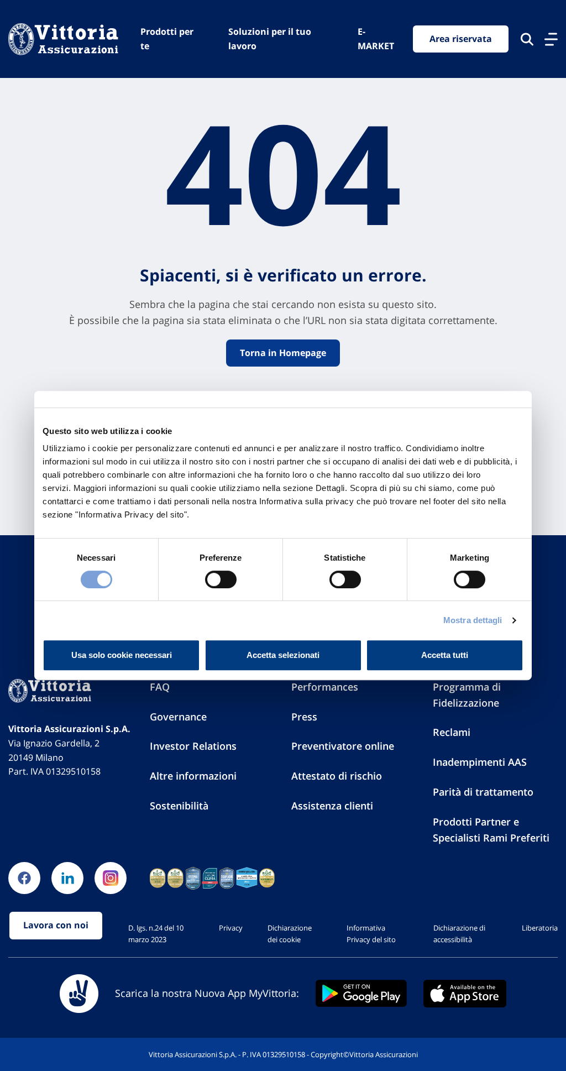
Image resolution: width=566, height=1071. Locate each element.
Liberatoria (540, 928)
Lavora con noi (55, 925)
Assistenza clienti (332, 805)
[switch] (221, 579)
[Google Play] (361, 993)
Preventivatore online (342, 746)
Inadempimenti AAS (480, 762)
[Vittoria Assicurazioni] (63, 38)
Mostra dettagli (472, 620)
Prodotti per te (166, 38)
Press (304, 716)
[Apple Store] (464, 993)
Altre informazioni (193, 775)
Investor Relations (193, 746)
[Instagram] (111, 878)
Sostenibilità (179, 805)
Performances (324, 686)
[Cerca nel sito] (527, 39)
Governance (178, 716)
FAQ (160, 686)
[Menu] (551, 39)
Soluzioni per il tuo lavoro (269, 38)
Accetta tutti (444, 655)
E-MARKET (376, 38)
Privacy (231, 928)
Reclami (451, 732)
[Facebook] (24, 878)
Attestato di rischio (336, 775)
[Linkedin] (67, 878)
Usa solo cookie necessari (121, 655)
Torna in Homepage (283, 353)
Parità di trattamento (483, 791)
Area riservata (460, 39)
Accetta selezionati (283, 655)
